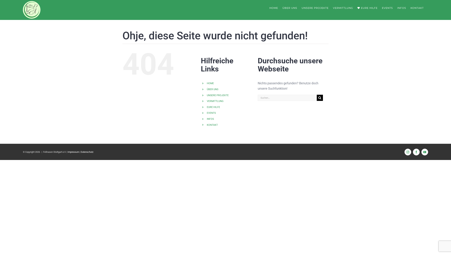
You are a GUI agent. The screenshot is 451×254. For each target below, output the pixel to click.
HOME (210, 83)
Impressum (73, 152)
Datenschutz (87, 152)
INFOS (210, 118)
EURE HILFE (213, 107)
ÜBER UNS (212, 89)
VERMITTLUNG (215, 101)
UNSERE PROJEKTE (218, 95)
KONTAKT (212, 124)
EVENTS (211, 112)
